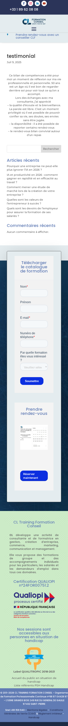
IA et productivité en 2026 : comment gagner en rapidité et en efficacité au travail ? (32, 178)
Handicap (34, 717)
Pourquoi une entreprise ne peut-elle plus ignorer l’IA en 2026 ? (32, 168)
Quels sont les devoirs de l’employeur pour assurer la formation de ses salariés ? (32, 212)
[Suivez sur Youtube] (44, 3)
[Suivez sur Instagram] (30, 3)
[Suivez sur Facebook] (23, 3)
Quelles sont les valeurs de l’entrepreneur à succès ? (25, 201)
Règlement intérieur (51, 713)
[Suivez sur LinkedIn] (37, 3)
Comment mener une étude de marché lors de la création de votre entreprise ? (31, 190)
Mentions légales (37, 710)
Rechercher (51, 149)
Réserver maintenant (30, 475)
